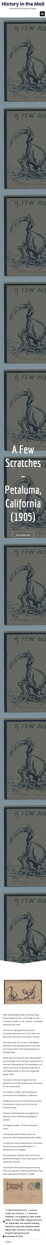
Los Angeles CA (22, 1216)
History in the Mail (23, 4)
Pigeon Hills (10, 1229)
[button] (42, 13)
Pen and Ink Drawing (29, 1223)
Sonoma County (25, 1229)
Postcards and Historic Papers (23, 8)
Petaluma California (14, 1226)
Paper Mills (14, 1223)
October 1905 (18, 1220)
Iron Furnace (18, 1213)
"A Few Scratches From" (16, 1210)
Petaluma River (32, 1226)
